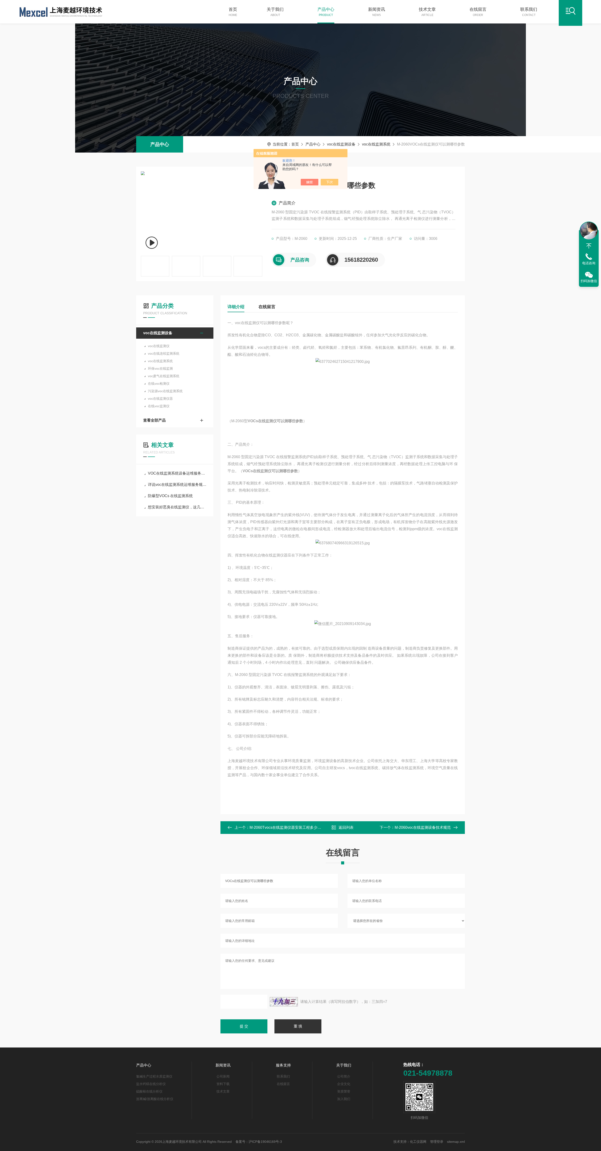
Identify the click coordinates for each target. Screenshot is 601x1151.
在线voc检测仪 (159, 383)
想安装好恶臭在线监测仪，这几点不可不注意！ (177, 507)
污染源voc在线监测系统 (165, 391)
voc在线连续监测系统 (163, 353)
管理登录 (436, 1141)
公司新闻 (223, 1076)
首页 (233, 12)
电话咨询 (588, 263)
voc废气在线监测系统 (163, 376)
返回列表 (346, 827)
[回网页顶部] (588, 246)
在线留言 (478, 12)
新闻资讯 (376, 12)
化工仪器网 (418, 1141)
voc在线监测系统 (376, 144)
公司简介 (343, 1076)
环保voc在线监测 (160, 368)
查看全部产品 (154, 420)
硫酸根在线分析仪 (149, 1091)
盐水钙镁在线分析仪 (151, 1084)
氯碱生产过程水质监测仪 (154, 1076)
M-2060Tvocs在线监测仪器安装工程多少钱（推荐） (293, 827)
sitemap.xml (456, 1141)
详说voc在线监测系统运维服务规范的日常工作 (177, 485)
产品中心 (325, 12)
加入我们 (343, 1099)
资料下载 (223, 1084)
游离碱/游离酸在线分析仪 (154, 1099)
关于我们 (275, 12)
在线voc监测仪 (159, 406)
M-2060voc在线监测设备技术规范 (423, 827)
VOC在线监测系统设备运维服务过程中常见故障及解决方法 (177, 473)
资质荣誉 (343, 1091)
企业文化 (343, 1084)
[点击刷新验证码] (284, 1001)
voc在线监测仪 (159, 346)
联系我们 (528, 12)
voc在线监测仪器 (160, 398)
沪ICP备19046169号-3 (265, 1141)
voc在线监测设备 (341, 144)
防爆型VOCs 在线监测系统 (170, 496)
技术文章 (427, 12)
